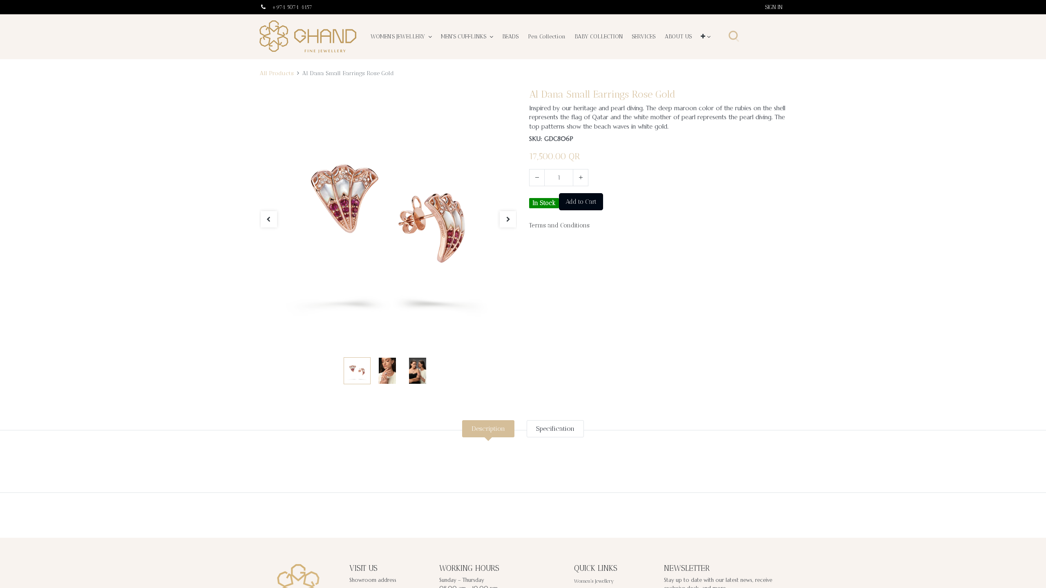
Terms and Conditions (559, 225)
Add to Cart (581, 201)
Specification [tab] (555, 428)
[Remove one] (537, 177)
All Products (276, 73)
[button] (705, 37)
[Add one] (580, 177)
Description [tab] (488, 428)
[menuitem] (510, 37)
